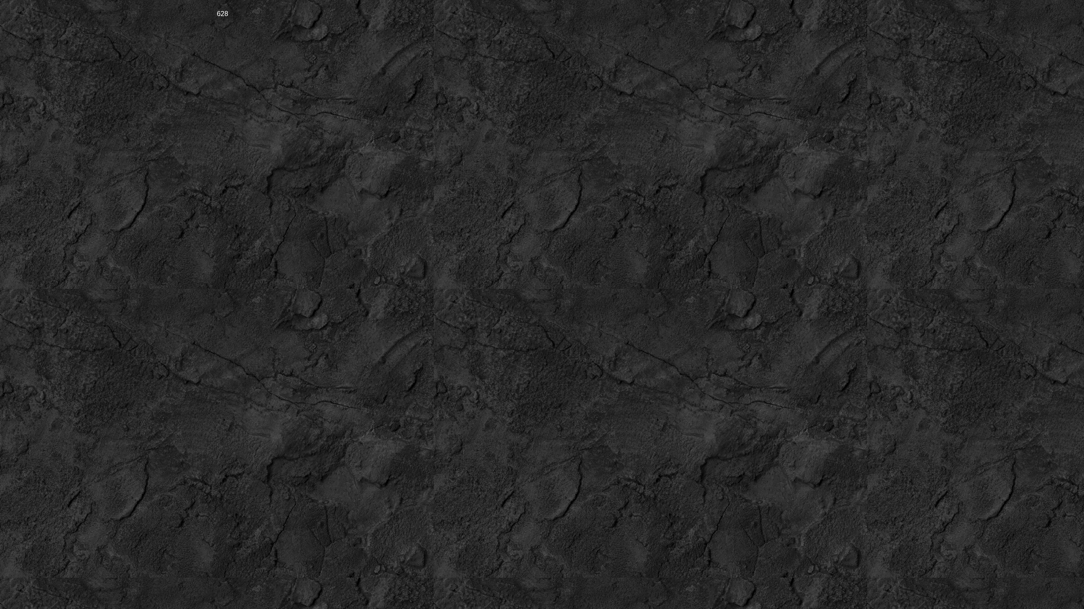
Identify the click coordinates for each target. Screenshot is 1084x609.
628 (222, 13)
